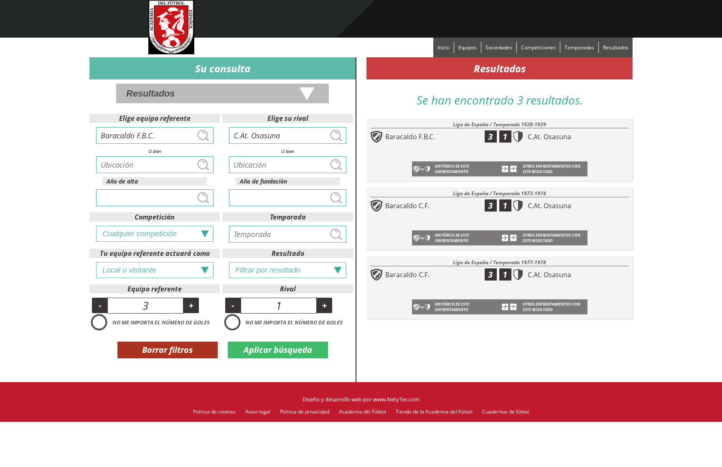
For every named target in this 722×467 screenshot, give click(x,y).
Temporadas (579, 47)
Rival (288, 288)
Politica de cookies (214, 411)
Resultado (288, 253)
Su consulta (222, 68)
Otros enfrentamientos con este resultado (551, 168)
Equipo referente (154, 288)
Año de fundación (263, 181)
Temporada (288, 217)
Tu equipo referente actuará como (155, 253)
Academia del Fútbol (362, 411)
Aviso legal (257, 411)
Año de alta (122, 181)
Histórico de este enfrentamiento (452, 168)
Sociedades (499, 47)
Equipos (467, 47)
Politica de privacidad (304, 411)
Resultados (615, 47)
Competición (155, 217)
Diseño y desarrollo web (332, 399)
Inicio (443, 47)
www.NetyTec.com (396, 399)
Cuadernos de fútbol (505, 411)
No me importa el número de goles (161, 322)
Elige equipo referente (155, 118)
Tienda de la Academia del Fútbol (434, 411)
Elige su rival (287, 118)
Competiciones (538, 47)
